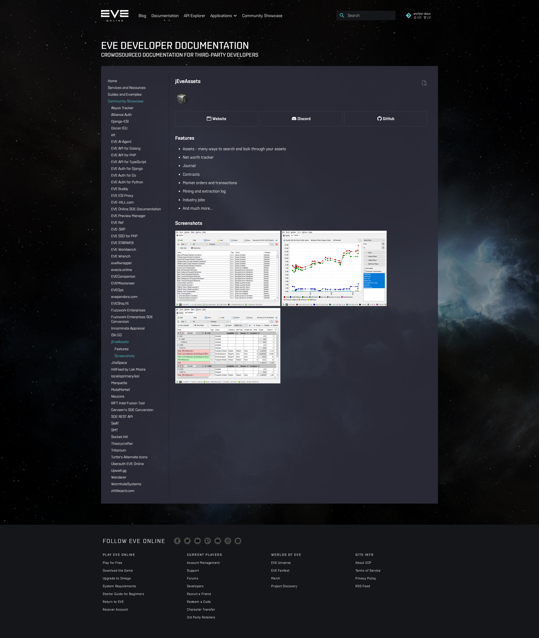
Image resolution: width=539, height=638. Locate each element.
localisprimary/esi (125, 376)
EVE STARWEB (122, 242)
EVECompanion (123, 276)
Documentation (165, 15)
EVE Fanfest (280, 570)
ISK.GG (116, 335)
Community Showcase (262, 15)
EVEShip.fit (120, 303)
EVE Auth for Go (123, 175)
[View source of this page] (424, 83)
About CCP (363, 562)
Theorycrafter (122, 443)
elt (113, 135)
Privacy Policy (365, 578)
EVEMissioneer (123, 283)
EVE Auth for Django (127, 168)
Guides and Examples (125, 94)
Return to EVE (113, 601)
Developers (195, 586)
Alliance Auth (121, 114)
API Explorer (194, 15)
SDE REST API (122, 416)
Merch (275, 578)
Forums (192, 578)
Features (122, 349)
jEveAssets (120, 341)
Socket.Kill (119, 436)
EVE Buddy (119, 188)
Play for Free (112, 562)
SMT (114, 430)
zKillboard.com (122, 490)
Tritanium (118, 450)
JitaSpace (119, 362)
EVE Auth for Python (127, 182)
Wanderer (118, 477)
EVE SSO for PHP (124, 236)
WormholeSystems (126, 484)
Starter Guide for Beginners (123, 594)
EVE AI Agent (121, 141)
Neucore (117, 396)
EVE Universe (281, 562)
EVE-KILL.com (122, 202)
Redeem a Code (199, 601)
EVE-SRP (118, 229)
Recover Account (115, 609)
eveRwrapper (121, 263)
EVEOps (117, 290)
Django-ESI (120, 121)
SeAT (115, 423)
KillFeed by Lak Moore (128, 369)
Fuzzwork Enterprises (128, 310)
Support (193, 570)
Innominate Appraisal (128, 328)
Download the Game (118, 570)
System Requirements (119, 586)
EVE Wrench (121, 256)
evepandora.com (124, 296)
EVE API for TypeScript (128, 162)
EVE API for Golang (125, 148)
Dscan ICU (119, 128)
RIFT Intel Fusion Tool (128, 403)
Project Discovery (284, 586)
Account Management (203, 562)
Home (112, 81)
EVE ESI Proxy (122, 195)
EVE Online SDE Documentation (136, 209)
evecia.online (121, 269)
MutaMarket (120, 389)
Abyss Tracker (122, 108)
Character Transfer (201, 609)
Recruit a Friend (199, 594)
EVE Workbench (123, 249)
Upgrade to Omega (117, 578)
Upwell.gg (118, 470)
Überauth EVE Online (127, 463)
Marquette (119, 383)
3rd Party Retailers (201, 617)
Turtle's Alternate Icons (129, 457)
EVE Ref (117, 222)
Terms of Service (368, 570)
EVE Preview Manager (128, 215)
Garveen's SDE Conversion (132, 409)
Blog (142, 15)
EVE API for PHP (123, 155)
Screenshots (125, 356)
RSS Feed (362, 586)
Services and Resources (127, 87)
